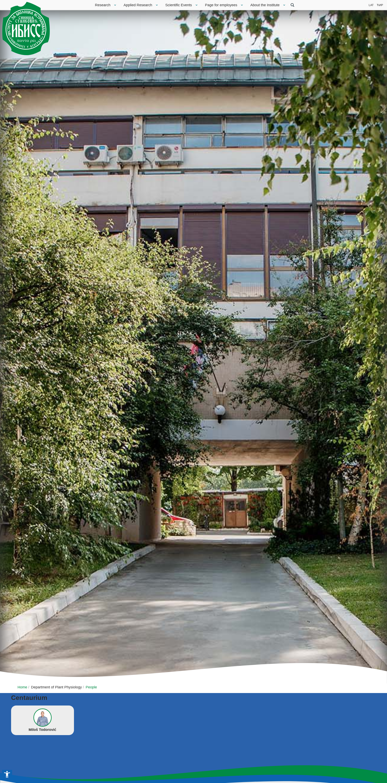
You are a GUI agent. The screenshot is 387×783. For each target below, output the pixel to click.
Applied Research (138, 5)
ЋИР (380, 5)
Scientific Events (178, 5)
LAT (371, 5)
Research (102, 5)
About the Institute (265, 5)
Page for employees (221, 5)
